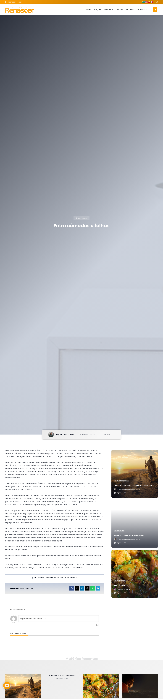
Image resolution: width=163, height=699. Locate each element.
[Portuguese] (143, 2)
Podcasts (108, 10)
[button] (155, 10)
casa (36, 577)
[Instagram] (157, 2)
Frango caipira (120, 585)
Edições (97, 10)
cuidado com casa (44, 577)
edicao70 (63, 577)
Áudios (120, 10)
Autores (130, 10)
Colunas (141, 10)
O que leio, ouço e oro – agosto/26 (129, 535)
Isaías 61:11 (78, 567)
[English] (146, 2)
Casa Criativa (82, 218)
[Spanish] (149, 2)
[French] (151, 2)
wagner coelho (72, 577)
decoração (55, 577)
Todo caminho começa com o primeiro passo (133, 485)
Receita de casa (122, 581)
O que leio (120, 531)
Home (88, 10)
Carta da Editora (122, 481)
